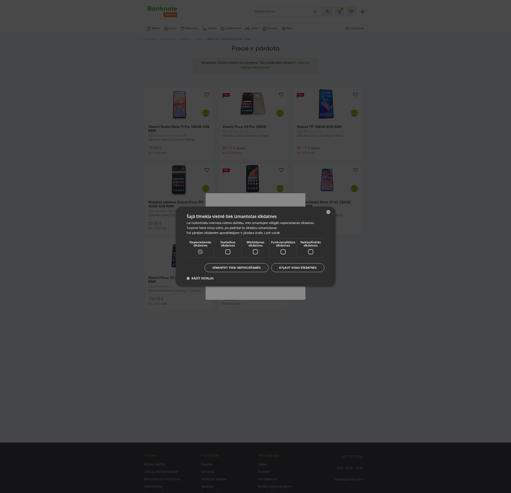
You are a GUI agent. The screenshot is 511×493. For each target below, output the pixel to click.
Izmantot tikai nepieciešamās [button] (236, 267)
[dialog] (255, 246)
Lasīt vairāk (272, 233)
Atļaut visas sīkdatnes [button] (298, 267)
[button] (200, 278)
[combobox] (328, 212)
